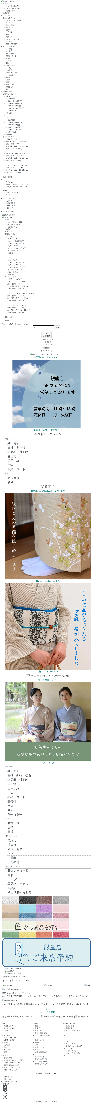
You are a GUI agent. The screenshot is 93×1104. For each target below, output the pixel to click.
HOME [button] (5, 4)
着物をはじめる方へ (42, 1064)
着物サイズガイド (41, 1059)
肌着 (13, 857)
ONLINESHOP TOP (13, 8)
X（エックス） (71, 1051)
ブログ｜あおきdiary (13, 192)
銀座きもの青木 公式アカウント (17, 184)
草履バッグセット (19, 883)
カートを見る (10, 205)
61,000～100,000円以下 (14, 106)
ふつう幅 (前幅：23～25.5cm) (17, 146)
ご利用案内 (46, 348)
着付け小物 (10, 84)
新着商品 (6, 13)
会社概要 (69, 1028)
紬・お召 (13, 443)
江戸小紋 (9, 32)
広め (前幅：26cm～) (14, 149)
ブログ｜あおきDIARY (74, 1046)
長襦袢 (8, 82)
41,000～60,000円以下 (14, 103)
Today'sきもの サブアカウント (16, 187)
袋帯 (10, 482)
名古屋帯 (9, 42)
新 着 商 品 (48, 486)
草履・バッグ (39, 1047)
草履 (10, 875)
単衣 (10, 810)
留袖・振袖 (10, 25)
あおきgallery (10, 11)
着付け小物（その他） (43, 1035)
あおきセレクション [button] (10, 18)
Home (7, 321)
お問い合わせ (7, 1079)
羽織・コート (10, 37)
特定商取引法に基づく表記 (13, 1060)
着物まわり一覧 (17, 870)
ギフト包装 (15, 849)
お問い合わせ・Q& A (11, 1070)
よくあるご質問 (8, 211)
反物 (7, 89)
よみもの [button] (6, 190)
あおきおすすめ (9, 1028)
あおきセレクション (48, 434)
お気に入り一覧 (46, 351)
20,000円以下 (10, 99)
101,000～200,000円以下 (15, 108)
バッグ (12, 879)
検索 (57, 327)
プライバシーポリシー (12, 1062)
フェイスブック (71, 1048)
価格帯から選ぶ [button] (8, 94)
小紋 (7, 34)
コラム (8, 195)
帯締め (8, 77)
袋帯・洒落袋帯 (11, 44)
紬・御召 (9, 23)
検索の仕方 (48, 344)
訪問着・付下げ (11, 27)
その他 (14, 862)
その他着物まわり (19, 892)
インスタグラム (71, 1043)
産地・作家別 (7, 177)
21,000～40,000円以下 (14, 101)
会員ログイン (10, 201)
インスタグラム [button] (8, 182)
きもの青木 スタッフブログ (16, 980)
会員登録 (48, 342)
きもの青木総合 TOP (13, 6)
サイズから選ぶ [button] (8, 137)
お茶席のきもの (40, 1057)
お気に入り (7, 15)
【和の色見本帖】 (41, 1061)
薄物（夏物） (16, 814)
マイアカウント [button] (8, 198)
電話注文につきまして (12, 1065)
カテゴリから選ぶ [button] (9, 46)
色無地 (8, 30)
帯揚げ (8, 80)
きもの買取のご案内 (73, 1030)
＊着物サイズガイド (13, 139)
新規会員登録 (10, 203)
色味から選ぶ (7, 91)
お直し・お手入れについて (13, 1067)
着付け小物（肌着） (42, 1033)
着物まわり (10, 87)
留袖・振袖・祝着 (19, 775)
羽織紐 (11, 888)
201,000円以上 (11, 110)
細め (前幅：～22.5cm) (14, 144)
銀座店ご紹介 (70, 1026)
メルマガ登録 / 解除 (73, 1053)
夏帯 (10, 831)
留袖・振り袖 (16, 447)
